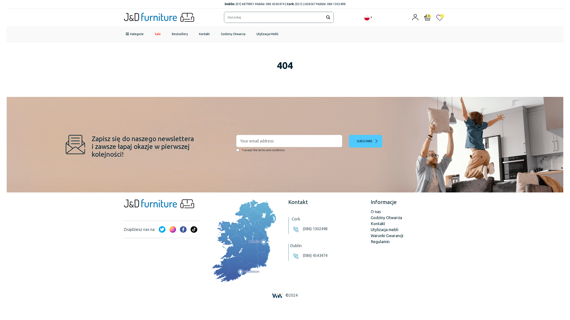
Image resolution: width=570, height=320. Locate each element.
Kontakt (204, 34)
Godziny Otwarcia (233, 34)
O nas (376, 211)
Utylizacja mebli (384, 229)
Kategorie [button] (137, 34)
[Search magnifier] (328, 17)
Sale (158, 34)
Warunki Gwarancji (387, 235)
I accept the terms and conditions (263, 150)
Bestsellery (180, 34)
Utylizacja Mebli (267, 34)
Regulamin (380, 241)
